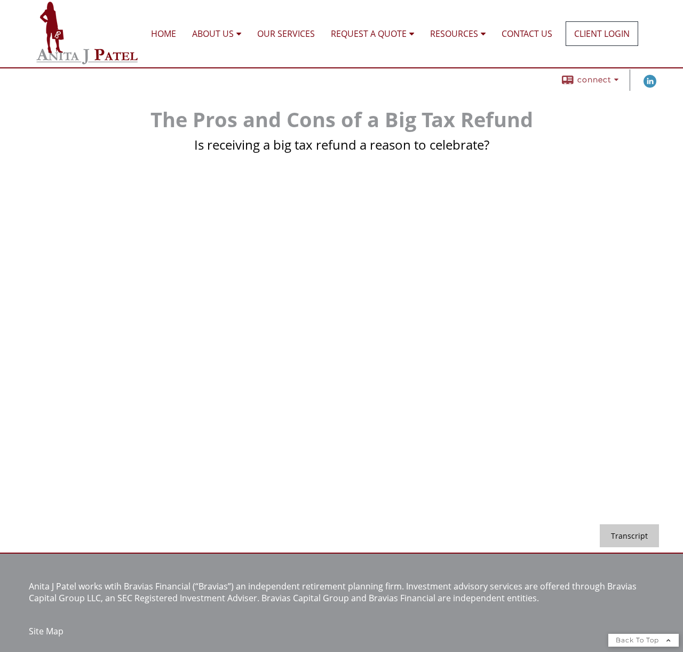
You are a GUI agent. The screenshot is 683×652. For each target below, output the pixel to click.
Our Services (286, 34)
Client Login (602, 34)
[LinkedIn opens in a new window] (650, 85)
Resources (454, 34)
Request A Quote (369, 34)
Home (163, 34)
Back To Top (638, 640)
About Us (213, 34)
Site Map (46, 631)
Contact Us (527, 34)
